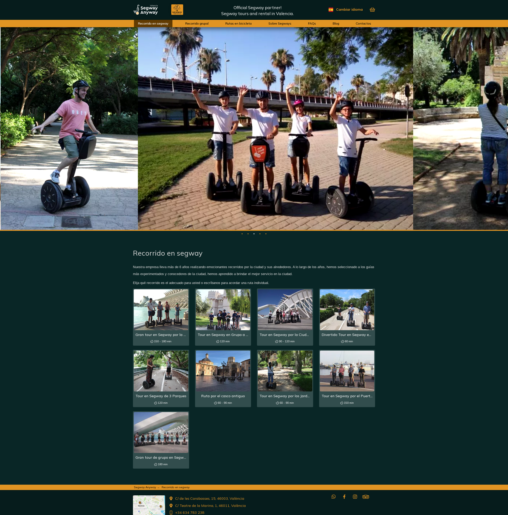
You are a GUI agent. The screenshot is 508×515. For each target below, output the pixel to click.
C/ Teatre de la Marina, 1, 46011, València (210, 505)
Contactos (363, 23)
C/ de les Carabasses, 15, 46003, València (209, 498)
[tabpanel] (69, 127)
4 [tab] (260, 234)
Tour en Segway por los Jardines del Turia (295, 396)
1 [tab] (242, 234)
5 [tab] (266, 234)
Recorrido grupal (197, 23)
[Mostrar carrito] (372, 9)
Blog (336, 23)
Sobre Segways (279, 23)
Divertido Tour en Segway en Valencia (354, 334)
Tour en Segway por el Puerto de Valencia (357, 396)
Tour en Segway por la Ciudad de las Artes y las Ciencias (308, 334)
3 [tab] (254, 234)
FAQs (312, 23)
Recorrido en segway (153, 23)
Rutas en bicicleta (238, 23)
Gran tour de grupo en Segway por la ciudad (173, 457)
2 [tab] (248, 234)
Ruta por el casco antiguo (223, 396)
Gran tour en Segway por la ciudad (165, 334)
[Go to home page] (152, 10)
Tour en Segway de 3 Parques (161, 396)
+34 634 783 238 (189, 512)
